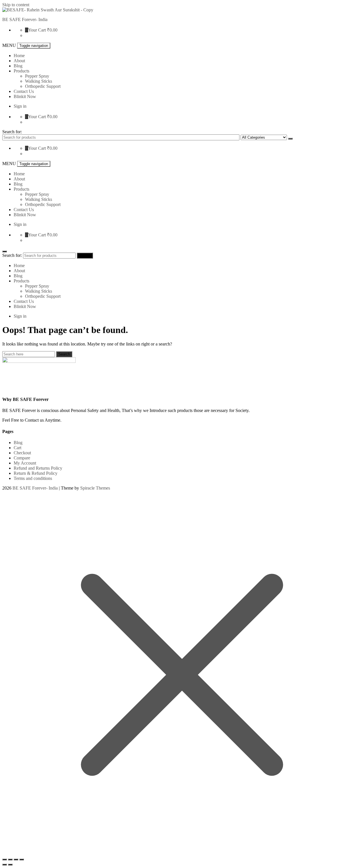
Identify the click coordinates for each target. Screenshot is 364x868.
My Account (25, 463)
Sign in (20, 106)
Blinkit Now (25, 96)
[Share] (10, 859)
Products (21, 70)
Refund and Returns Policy (38, 468)
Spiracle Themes (95, 488)
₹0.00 (52, 30)
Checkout (22, 452)
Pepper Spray (37, 76)
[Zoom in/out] (21, 859)
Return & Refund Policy (35, 473)
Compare (22, 457)
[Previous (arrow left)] (4, 864)
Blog (18, 65)
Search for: (12, 131)
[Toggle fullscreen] (16, 859)
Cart (17, 447)
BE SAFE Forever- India (24, 19)
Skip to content (15, 4)
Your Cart (37, 30)
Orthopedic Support (43, 86)
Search (290, 139)
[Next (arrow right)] (10, 864)
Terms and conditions (33, 478)
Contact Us (24, 91)
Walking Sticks (38, 81)
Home (19, 55)
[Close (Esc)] (4, 859)
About (19, 60)
